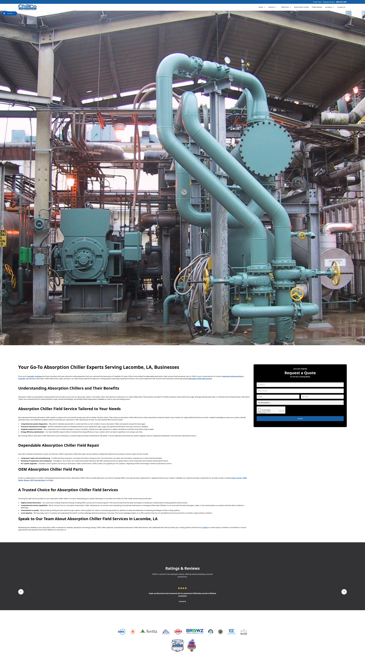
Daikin (20, 480)
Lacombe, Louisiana (34, 376)
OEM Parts (285, 7)
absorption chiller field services (200, 379)
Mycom (27, 480)
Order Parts (317, 2)
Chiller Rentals (317, 7)
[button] (262, 7)
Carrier (239, 478)
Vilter (51, 480)
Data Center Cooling (301, 7)
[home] (27, 7)
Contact (205, 527)
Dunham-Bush (39, 480)
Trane (233, 478)
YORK (244, 478)
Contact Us (341, 7)
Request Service (329, 2)
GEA (31, 480)
